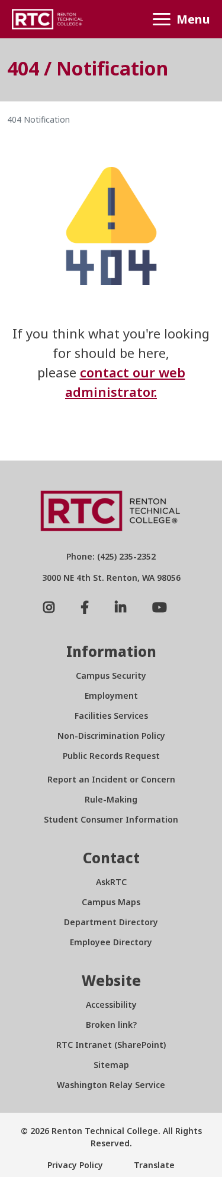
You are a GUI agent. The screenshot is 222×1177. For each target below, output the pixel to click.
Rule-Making (111, 799)
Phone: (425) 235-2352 (111, 556)
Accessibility (111, 1004)
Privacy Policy (75, 1165)
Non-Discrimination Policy (111, 735)
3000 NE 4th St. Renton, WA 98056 (111, 577)
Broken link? (111, 1024)
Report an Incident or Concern (111, 779)
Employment (111, 695)
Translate (153, 1165)
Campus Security (111, 675)
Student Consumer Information (111, 819)
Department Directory (111, 922)
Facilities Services (111, 715)
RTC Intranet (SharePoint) (111, 1044)
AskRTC (111, 881)
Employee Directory (111, 942)
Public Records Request (111, 755)
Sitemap (111, 1064)
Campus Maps (111, 902)
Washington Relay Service (111, 1084)
